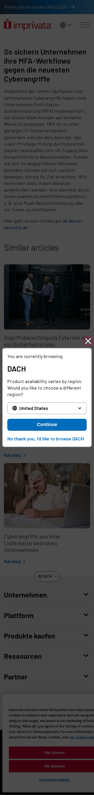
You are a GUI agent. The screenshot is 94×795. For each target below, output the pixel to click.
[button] (88, 341)
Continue (47, 424)
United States (33, 408)
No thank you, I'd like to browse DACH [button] (45, 438)
